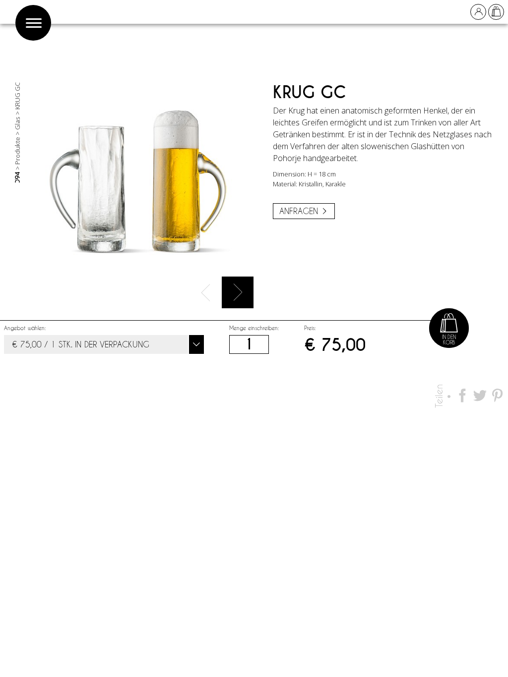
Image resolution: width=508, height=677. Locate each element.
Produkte (17, 151)
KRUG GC (17, 96)
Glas (17, 123)
